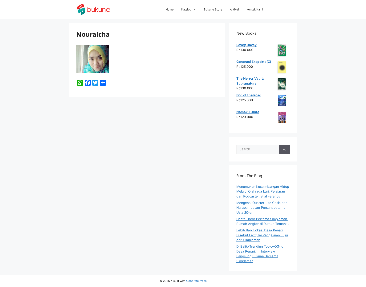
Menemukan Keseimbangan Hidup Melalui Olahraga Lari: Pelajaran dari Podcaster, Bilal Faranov (262, 191)
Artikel (234, 9)
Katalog (186, 9)
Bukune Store (213, 9)
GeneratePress (196, 281)
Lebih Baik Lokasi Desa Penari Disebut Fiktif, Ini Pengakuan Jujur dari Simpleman (262, 235)
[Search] (284, 149)
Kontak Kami (254, 9)
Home (170, 9)
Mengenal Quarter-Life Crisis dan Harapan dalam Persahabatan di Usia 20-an (261, 207)
